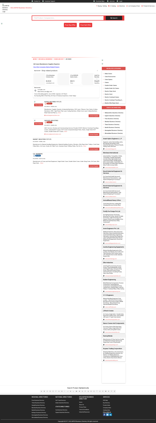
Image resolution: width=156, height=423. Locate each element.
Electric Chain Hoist (110, 91)
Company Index (107, 407)
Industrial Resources (84, 412)
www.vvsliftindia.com (110, 307)
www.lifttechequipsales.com (112, 319)
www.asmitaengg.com (111, 258)
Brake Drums (108, 73)
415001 (40, 141)
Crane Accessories (110, 76)
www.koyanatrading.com (111, 360)
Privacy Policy (82, 407)
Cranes (107, 82)
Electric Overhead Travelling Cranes (115, 100)
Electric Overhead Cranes (112, 97)
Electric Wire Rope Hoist (112, 103)
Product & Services (148, 6)
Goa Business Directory (61, 410)
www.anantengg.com (110, 149)
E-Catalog (113, 6)
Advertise (122, 6)
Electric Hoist (108, 94)
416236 (52, 106)
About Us (81, 404)
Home (35, 59)
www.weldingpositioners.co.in (112, 243)
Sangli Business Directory (38, 405)
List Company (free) (134, 6)
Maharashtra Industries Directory (114, 113)
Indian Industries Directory (62, 402)
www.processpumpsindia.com (113, 276)
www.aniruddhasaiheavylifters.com (114, 207)
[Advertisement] (78, 43)
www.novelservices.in (110, 182)
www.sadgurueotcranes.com (53, 134)
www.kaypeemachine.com (53, 115)
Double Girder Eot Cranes (112, 88)
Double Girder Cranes (111, 85)
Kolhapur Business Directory (39, 412)
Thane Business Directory (112, 124)
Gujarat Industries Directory (112, 115)
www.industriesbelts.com (111, 167)
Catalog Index (106, 410)
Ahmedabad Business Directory (114, 133)
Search (114, 18)
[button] (100, 1)
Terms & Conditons (84, 409)
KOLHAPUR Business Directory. (78, 421)
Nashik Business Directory (112, 127)
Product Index (106, 405)
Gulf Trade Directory (60, 400)
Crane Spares (108, 79)
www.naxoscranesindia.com (112, 332)
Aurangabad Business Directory (114, 130)
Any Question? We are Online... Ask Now (152, 419)
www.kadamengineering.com (112, 291)
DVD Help (105, 400)
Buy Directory (106, 402)
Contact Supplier (94, 115)
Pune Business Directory (112, 118)
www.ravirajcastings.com (111, 344)
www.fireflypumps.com (111, 224)
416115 (40, 158)
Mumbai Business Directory (112, 121)
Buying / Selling (102, 6)
